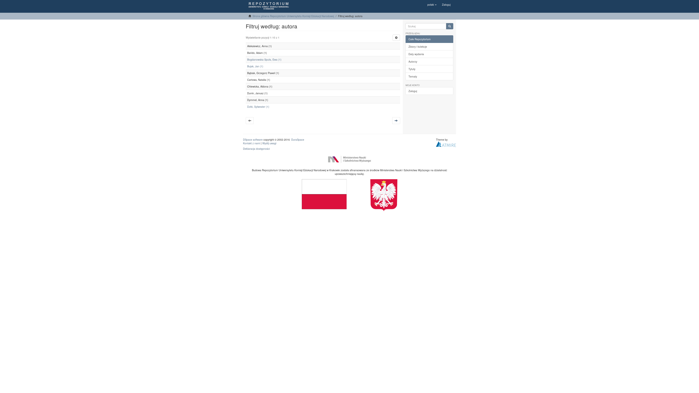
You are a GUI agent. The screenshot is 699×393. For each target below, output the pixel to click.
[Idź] (449, 26)
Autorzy (412, 61)
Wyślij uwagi (269, 143)
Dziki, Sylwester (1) (258, 106)
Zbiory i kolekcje (417, 46)
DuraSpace (297, 139)
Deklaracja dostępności (256, 148)
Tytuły (411, 69)
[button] (432, 4)
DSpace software (253, 139)
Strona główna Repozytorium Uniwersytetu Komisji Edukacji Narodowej (293, 16)
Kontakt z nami (251, 143)
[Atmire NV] (446, 144)
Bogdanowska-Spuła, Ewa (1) (264, 59)
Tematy (412, 76)
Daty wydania (416, 54)
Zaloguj (412, 91)
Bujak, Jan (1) (255, 66)
